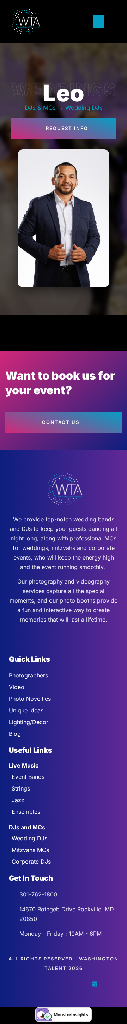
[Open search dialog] (113, 21)
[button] (98, 21)
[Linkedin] (79, 984)
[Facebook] (32, 984)
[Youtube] (63, 984)
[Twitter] (48, 984)
